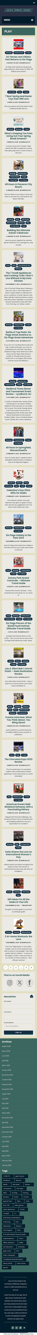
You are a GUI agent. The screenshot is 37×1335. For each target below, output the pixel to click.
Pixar (20, 1230)
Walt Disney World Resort (13, 1218)
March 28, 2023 (13, 726)
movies (27, 1197)
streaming (8, 1222)
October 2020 (7, 1137)
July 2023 (5, 1099)
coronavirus (8, 1189)
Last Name (7, 1012)
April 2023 (5, 1108)
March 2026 (6, 1051)
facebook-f (12, 1327)
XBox (20, 1201)
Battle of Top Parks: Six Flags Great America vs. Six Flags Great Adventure (18, 335)
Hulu (18, 1222)
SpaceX (20, 1180)
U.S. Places (23, 180)
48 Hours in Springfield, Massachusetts (18, 449)
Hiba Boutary (27, 905)
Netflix (6, 1184)
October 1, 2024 (13, 397)
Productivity (15, 226)
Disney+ (20, 1226)
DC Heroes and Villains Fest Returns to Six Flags (18, 58)
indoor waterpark (10, 1255)
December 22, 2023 (13, 541)
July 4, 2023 (13, 632)
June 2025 (5, 1056)
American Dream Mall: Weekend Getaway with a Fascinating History (18, 807)
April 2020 (5, 1151)
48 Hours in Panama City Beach (18, 185)
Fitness (19, 483)
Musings (9, 53)
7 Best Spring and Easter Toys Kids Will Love (18, 97)
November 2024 (7, 1075)
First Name (7, 1001)
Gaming (10, 219)
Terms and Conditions (11, 1334)
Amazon (7, 1197)
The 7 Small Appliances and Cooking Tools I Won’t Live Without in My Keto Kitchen (18, 276)
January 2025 (6, 1070)
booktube (22, 1247)
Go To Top (24, 1327)
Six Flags (16, 1193)
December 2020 (7, 1127)
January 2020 (6, 1165)
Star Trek (7, 1205)
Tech (24, 226)
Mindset (10, 129)
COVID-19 (8, 1176)
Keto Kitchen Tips (24, 265)
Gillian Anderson (9, 1243)
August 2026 (6, 1046)
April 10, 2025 (13, 102)
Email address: (9, 1023)
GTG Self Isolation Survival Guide (15, 1234)
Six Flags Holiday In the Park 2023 (18, 536)
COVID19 (7, 1214)
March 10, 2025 (13, 142)
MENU (7, 19)
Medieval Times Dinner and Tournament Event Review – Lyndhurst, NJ (18, 391)
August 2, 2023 (13, 586)
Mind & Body (11, 223)
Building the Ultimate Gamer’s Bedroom (18, 231)
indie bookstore (9, 1238)
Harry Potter (22, 1263)
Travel (28, 53)
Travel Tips (13, 180)
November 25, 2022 (13, 905)
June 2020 (5, 1141)
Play (19, 92)
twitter (20, 1327)
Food (8, 265)
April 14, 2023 (13, 677)
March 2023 (6, 1113)
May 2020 (5, 1146)
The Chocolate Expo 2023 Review (18, 760)
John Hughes (8, 1230)
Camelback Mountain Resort (14, 1259)
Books (18, 661)
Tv (16, 1214)
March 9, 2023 (13, 813)
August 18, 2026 (13, 63)
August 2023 (6, 1094)
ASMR (22, 1243)
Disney (29, 1184)
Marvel (6, 1268)
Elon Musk (17, 1184)
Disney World (8, 1263)
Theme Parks (19, 53)
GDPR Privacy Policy (27, 1334)
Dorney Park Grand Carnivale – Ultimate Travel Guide (18, 580)
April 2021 (5, 1123)
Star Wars (20, 1189)
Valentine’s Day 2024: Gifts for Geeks (18, 491)
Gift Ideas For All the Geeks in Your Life (18, 901)
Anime (10, 661)
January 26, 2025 (13, 190)
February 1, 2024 (13, 496)
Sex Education (9, 1247)
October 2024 (7, 1080)
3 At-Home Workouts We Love (18, 938)
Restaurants (22, 173)
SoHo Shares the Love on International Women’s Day (18, 854)
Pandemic (8, 1180)
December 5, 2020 (13, 942)
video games (20, 1205)
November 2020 (7, 1132)
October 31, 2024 (13, 341)
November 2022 (7, 1118)
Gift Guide (11, 92)
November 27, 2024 (13, 284)
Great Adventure (10, 1209)
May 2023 (5, 1103)
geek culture (21, 1176)
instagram (16, 1327)
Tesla (29, 1201)
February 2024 (7, 1084)
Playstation (8, 1226)
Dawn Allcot (25, 63)
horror (22, 1238)
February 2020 (7, 1161)
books (17, 1197)
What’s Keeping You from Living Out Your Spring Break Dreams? (18, 136)
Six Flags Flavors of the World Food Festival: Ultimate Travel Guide (18, 626)
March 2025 (6, 1065)
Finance (11, 483)
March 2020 (6, 1156)
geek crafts (8, 1251)
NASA (6, 1193)
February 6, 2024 (13, 453)
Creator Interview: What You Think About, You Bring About (18, 720)
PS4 (18, 1251)
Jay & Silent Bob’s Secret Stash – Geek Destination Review (18, 671)
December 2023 (7, 1089)
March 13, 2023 (13, 765)
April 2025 (5, 1061)
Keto (14, 265)
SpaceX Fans (8, 1201)
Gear (17, 219)
